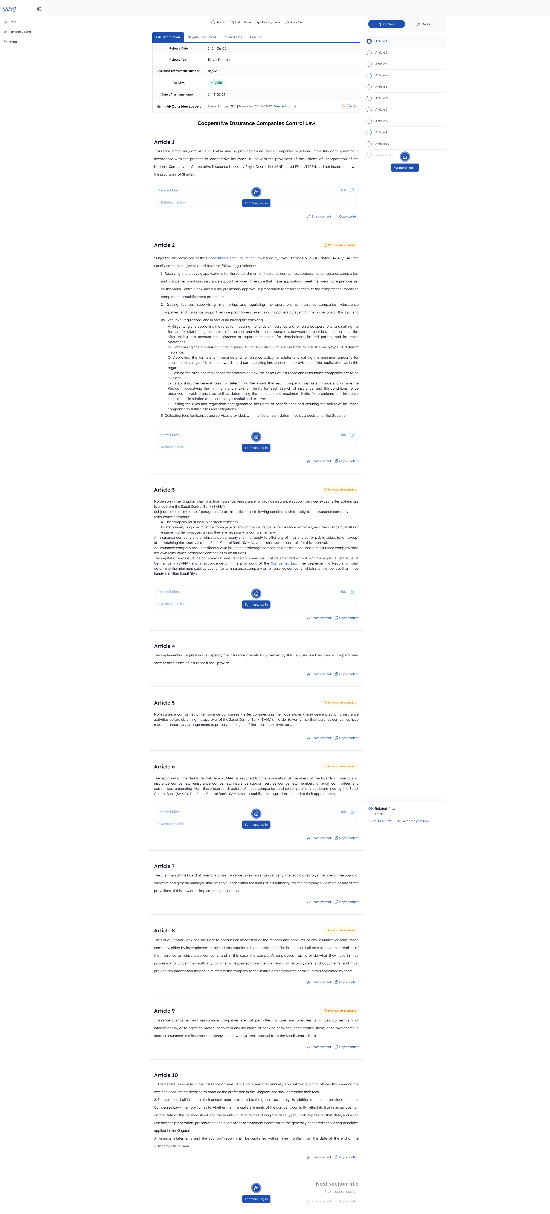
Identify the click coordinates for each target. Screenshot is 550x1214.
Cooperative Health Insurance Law (234, 258)
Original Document (202, 37)
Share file (296, 22)
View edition (283, 106)
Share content (321, 216)
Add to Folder (243, 22)
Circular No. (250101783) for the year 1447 (400, 821)
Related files (233, 37)
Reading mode (271, 22)
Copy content (349, 216)
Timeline (256, 37)
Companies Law (284, 563)
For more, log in (256, 203)
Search (220, 22)
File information (168, 37)
